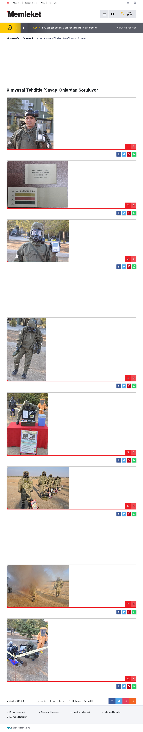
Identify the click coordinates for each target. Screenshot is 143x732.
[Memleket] (24, 14)
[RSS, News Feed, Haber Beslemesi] (132, 701)
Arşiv (43, 3)
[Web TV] (128, 2)
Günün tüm (126, 27)
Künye (52, 701)
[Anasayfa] (8, 3)
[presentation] (16, 27)
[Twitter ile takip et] (118, 701)
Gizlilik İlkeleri (75, 701)
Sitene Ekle (52, 3)
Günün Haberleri (31, 3)
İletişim (62, 701)
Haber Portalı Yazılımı (20, 728)
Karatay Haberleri (81, 712)
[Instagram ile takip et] (125, 701)
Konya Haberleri (17, 712)
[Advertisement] (71, 63)
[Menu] (104, 14)
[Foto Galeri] (134, 2)
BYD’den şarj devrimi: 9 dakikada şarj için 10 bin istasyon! (70, 27)
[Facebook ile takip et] (112, 701)
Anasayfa (42, 701)
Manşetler (17, 3)
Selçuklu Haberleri (50, 712)
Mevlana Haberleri (18, 717)
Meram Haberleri (113, 712)
